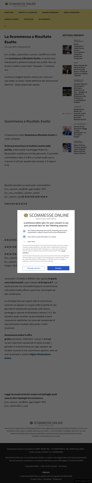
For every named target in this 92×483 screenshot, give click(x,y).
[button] (46, 241)
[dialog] (46, 241)
